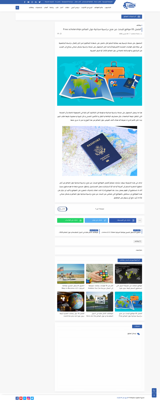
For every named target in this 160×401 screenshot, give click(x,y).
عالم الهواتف (98, 8)
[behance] (35, 2)
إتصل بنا (57, 2)
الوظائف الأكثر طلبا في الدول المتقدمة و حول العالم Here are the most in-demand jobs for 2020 (99, 315)
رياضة (52, 8)
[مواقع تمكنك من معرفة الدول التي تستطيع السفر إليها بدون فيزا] (128, 274)
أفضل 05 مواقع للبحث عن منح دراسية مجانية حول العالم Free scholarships (130, 315)
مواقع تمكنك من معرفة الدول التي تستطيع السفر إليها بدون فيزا (129, 287)
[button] (122, 220)
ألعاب (46, 8)
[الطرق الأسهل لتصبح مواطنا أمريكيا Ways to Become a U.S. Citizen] (70, 274)
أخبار (61, 8)
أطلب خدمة (97, 2)
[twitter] (39, 2)
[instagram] (32, 2)
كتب (57, 8)
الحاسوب (108, 8)
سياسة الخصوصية (67, 2)
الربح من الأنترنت (86, 8)
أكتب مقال (78, 2)
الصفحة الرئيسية (107, 2)
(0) (58, 34)
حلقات (67, 8)
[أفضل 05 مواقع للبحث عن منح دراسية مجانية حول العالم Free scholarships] (128, 302)
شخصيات (38, 8)
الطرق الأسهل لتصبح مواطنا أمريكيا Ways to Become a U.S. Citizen (73, 287)
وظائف (31, 8)
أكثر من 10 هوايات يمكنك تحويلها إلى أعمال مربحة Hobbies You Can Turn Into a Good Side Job (100, 287)
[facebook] (24, 2)
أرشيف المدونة (49, 2)
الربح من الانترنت (122, 398)
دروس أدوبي (75, 8)
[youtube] (28, 2)
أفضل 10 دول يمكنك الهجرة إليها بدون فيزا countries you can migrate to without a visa (72, 315)
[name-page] (17, 2)
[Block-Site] (20, 2)
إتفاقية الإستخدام (87, 2)
